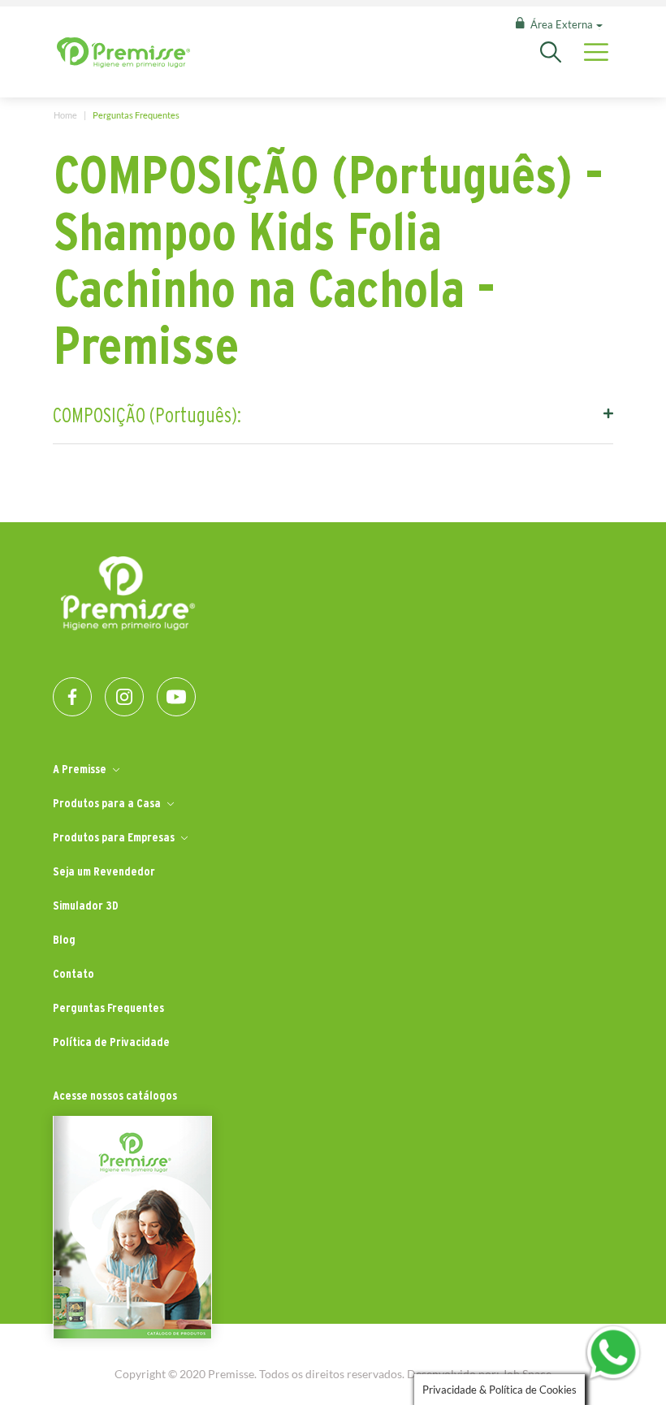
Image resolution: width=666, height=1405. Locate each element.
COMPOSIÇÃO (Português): (147, 415)
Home (65, 115)
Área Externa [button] (561, 24)
